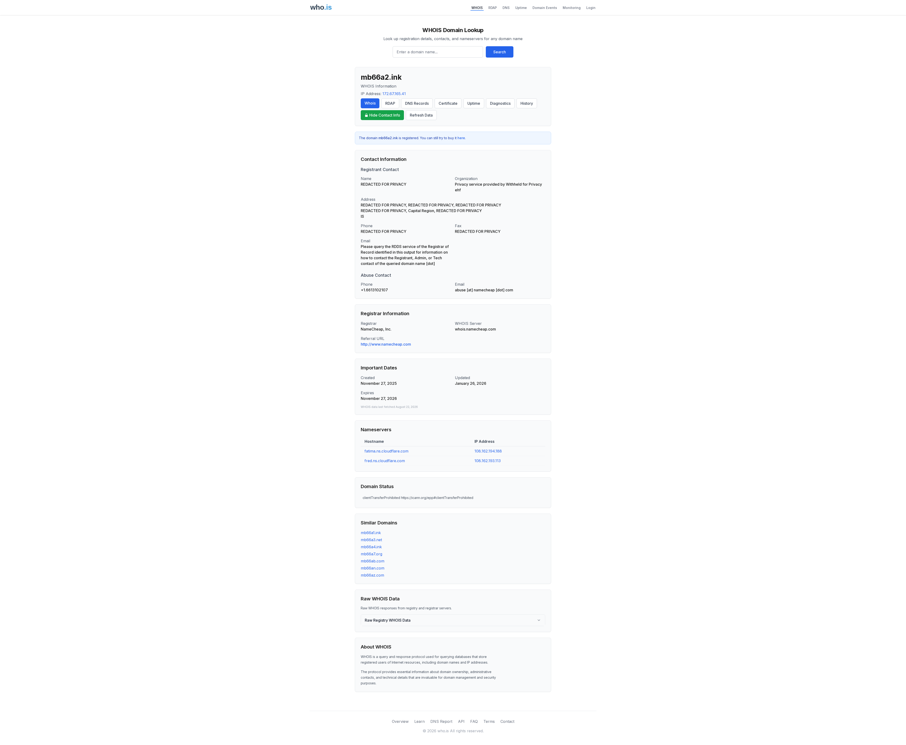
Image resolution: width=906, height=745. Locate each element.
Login (591, 8)
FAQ (474, 721)
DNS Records (417, 103)
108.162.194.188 (488, 451)
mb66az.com (372, 575)
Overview (400, 721)
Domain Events (545, 8)
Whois (370, 103)
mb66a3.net (371, 539)
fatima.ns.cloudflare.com (386, 451)
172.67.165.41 (394, 93)
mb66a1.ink (371, 532)
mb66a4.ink (371, 546)
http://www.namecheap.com (386, 344)
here (461, 138)
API (461, 721)
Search (499, 52)
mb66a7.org (371, 554)
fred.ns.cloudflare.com (385, 460)
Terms (489, 721)
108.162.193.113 (487, 460)
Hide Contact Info (384, 115)
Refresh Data (421, 115)
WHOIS (477, 8)
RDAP (492, 8)
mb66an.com (372, 568)
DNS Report (441, 721)
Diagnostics (500, 103)
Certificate (448, 103)
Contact (507, 721)
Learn (419, 721)
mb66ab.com (372, 561)
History (526, 103)
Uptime (521, 8)
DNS (506, 8)
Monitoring (572, 8)
